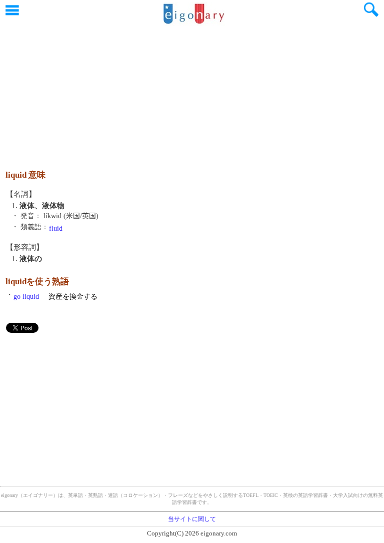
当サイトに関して (192, 518)
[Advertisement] (192, 92)
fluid (55, 228)
